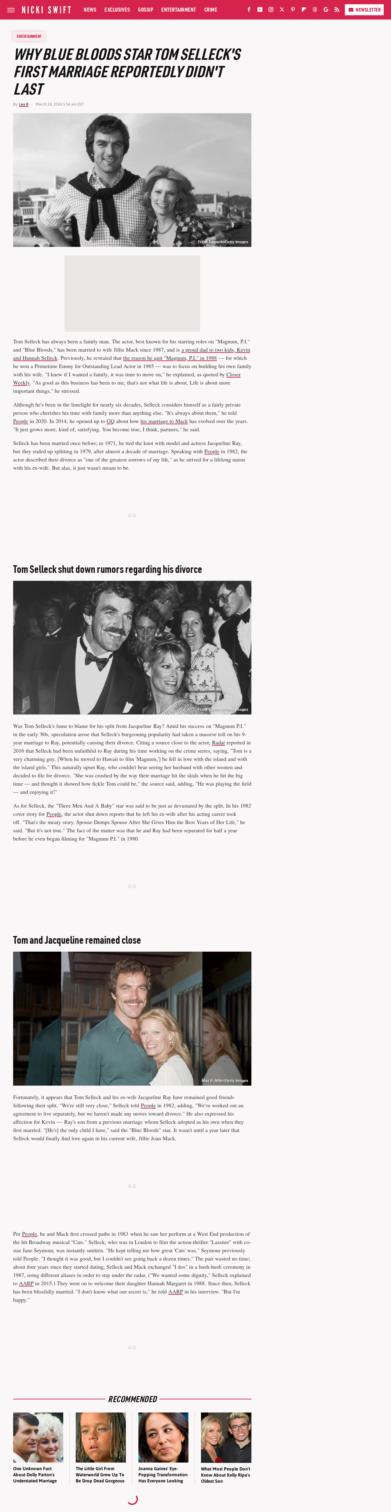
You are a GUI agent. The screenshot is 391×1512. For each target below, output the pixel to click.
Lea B (23, 104)
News (90, 9)
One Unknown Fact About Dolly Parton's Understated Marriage (35, 1475)
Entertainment (178, 9)
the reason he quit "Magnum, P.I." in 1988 (170, 357)
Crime (210, 9)
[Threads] (315, 11)
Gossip (145, 9)
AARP (26, 1283)
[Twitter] (282, 11)
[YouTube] (260, 11)
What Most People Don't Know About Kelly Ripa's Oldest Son (225, 1475)
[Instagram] (271, 11)
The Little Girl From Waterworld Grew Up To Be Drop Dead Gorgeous (100, 1475)
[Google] (326, 11)
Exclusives (117, 9)
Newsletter (368, 10)
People (20, 421)
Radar (218, 742)
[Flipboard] (304, 11)
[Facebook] (249, 11)
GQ (111, 421)
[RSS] (337, 11)
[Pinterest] (293, 11)
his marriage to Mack (164, 421)
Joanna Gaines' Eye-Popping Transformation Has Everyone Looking (163, 1475)
